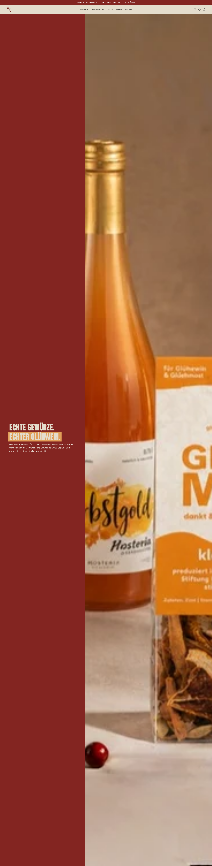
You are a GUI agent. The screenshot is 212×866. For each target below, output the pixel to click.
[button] (195, 9)
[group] (106, 2)
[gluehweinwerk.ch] (9, 9)
